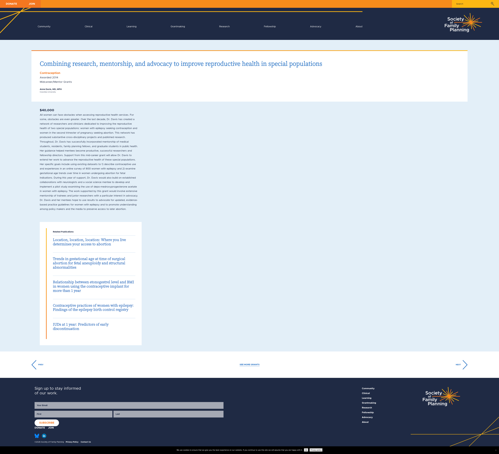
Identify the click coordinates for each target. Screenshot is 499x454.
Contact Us (86, 442)
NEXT (458, 365)
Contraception (50, 73)
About (359, 26)
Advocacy (315, 26)
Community (44, 26)
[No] (495, 450)
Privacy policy (316, 450)
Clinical (88, 26)
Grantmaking (178, 26)
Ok (306, 450)
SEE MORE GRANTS (250, 365)
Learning (131, 26)
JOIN (32, 4)
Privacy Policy (72, 442)
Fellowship (270, 26)
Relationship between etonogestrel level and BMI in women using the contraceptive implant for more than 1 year (93, 286)
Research (224, 26)
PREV (40, 365)
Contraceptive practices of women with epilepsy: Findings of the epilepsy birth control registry (93, 307)
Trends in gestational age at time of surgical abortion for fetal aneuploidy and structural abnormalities (89, 263)
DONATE (11, 4)
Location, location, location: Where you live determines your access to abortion (89, 242)
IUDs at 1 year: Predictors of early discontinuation (81, 326)
